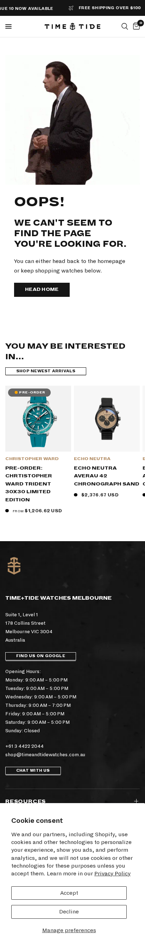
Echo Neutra (92, 459)
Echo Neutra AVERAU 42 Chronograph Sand (106, 476)
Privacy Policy (112, 873)
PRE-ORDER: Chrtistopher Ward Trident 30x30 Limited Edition (28, 483)
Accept (69, 893)
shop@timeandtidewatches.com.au (45, 754)
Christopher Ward (32, 459)
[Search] (125, 26)
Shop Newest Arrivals (45, 371)
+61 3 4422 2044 (24, 746)
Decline (69, 912)
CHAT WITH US (33, 770)
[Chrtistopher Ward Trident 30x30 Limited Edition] (38, 419)
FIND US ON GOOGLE (40, 656)
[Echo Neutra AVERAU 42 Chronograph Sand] (107, 419)
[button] (42, 290)
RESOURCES (25, 801)
